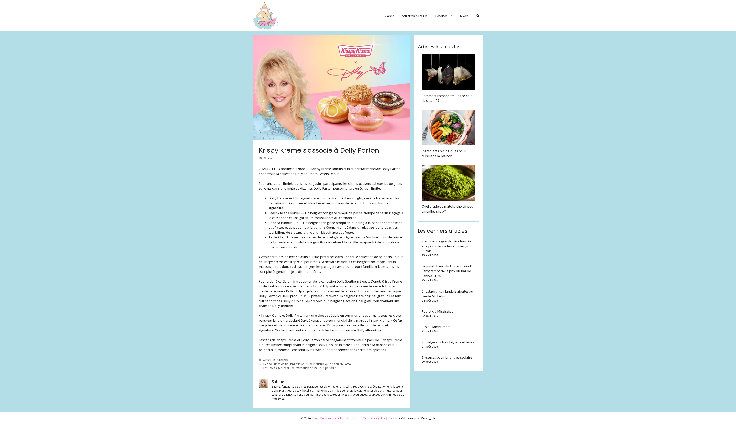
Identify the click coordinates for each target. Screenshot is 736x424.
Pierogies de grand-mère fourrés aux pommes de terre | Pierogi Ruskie (446, 246)
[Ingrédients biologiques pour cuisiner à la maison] (448, 143)
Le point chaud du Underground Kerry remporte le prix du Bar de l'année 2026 (446, 271)
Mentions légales (374, 418)
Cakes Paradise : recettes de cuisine (335, 418)
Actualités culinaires (415, 16)
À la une (389, 16)
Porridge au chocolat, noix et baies (448, 342)
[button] (477, 15)
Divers (464, 16)
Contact (393, 418)
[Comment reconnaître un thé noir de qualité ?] (448, 87)
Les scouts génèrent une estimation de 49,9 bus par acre (299, 368)
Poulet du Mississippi (438, 311)
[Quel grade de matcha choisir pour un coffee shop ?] (448, 198)
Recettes (441, 16)
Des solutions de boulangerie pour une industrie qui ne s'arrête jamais (308, 364)
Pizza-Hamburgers (436, 327)
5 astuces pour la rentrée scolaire (447, 357)
